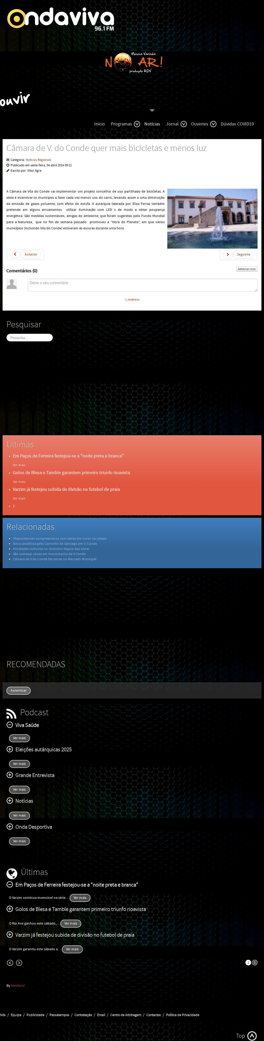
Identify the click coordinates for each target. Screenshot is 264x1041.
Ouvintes (199, 124)
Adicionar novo (247, 269)
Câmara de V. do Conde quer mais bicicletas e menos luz (106, 148)
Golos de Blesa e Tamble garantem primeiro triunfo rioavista (71, 472)
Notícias (152, 124)
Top (240, 1036)
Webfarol (18, 986)
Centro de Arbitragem (125, 1015)
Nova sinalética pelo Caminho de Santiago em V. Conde (55, 544)
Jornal (172, 124)
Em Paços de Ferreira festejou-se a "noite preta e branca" (68, 456)
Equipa (16, 1015)
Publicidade (35, 1015)
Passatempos (59, 1015)
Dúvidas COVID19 (237, 124)
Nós (3, 1015)
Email (101, 1015)
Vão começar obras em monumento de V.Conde (49, 554)
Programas (121, 124)
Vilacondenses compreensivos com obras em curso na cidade (59, 539)
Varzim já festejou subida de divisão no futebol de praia (66, 489)
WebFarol (133, 299)
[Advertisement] (132, 393)
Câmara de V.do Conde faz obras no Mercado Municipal (54, 559)
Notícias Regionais (38, 160)
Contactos (153, 1015)
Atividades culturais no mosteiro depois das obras (51, 549)
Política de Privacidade (182, 1015)
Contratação (83, 1015)
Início (99, 124)
